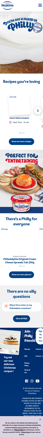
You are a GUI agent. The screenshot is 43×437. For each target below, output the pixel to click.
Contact (38, 349)
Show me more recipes (21, 142)
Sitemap (27, 349)
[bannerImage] (21, 181)
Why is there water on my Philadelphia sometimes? (21, 306)
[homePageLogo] (7, 5)
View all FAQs (21, 319)
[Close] (40, 419)
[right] (38, 110)
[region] (21, 426)
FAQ (25, 356)
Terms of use (27, 371)
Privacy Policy (26, 364)
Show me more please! (21, 275)
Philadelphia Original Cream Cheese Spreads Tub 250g (19, 261)
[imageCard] (19, 104)
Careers (38, 356)
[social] (26, 381)
